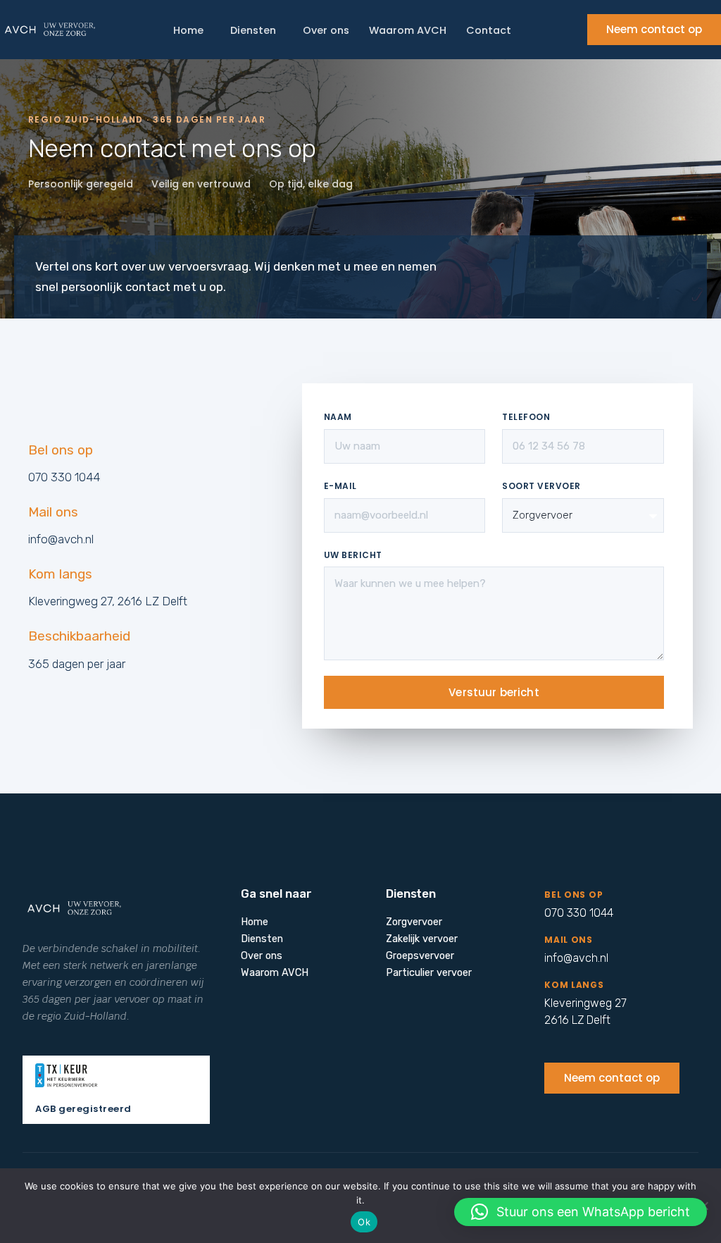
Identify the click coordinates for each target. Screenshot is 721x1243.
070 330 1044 (64, 477)
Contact (488, 30)
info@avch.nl (61, 539)
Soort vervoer (541, 486)
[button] (580, 1212)
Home (188, 30)
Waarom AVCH (407, 30)
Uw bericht (353, 555)
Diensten (253, 30)
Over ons (326, 30)
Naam (338, 417)
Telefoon (526, 417)
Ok (364, 1221)
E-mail (340, 486)
